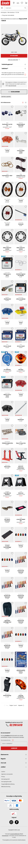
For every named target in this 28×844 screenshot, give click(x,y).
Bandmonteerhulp (7, 695)
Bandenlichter (21, 419)
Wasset (20, 322)
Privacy (3, 776)
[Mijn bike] (18, 3)
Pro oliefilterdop (7, 369)
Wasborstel (20, 224)
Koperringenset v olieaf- (7, 175)
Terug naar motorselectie (8, 15)
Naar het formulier (12, 85)
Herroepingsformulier (6, 781)
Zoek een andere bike (13, 59)
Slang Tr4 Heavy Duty (21, 443)
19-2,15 (7, 200)
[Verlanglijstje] (22, 3)
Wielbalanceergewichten (7, 443)
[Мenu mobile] (2, 8)
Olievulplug (20, 369)
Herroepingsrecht (5, 779)
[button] (25, 8)
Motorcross (20, 493)
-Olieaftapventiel (7, 299)
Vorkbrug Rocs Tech (20, 175)
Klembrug (21, 545)
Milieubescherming (5, 786)
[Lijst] (25, 103)
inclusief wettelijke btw (15, 833)
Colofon (3, 771)
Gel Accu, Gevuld (7, 346)
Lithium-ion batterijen (20, 299)
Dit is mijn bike (14, 55)
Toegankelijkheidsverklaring (7, 784)
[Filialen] (14, 3)
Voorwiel (21, 200)
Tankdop (7, 150)
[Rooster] (23, 102)
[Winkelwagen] (26, 3)
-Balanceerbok (7, 466)
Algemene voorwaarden (7, 774)
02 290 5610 (15, 725)
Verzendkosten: (5, 835)
